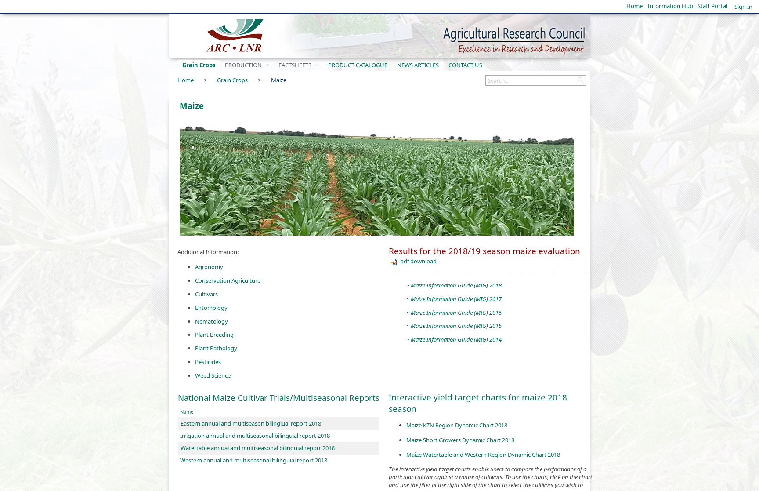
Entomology (211, 308)
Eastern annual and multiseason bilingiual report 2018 (251, 423)
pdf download (418, 261)
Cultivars (206, 294)
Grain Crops (232, 80)
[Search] (581, 80)
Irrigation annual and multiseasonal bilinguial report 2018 (255, 436)
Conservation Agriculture (227, 280)
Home (634, 6)
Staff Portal (712, 6)
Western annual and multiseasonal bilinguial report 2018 (253, 460)
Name (186, 411)
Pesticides (208, 362)
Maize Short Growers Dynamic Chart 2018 (460, 440)
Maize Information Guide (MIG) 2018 (456, 285)
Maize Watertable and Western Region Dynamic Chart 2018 (483, 454)
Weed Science (213, 375)
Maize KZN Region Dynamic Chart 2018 (456, 425)
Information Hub (670, 6)
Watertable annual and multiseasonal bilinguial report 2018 (258, 448)
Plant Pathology (216, 348)
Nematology (211, 321)
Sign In (743, 7)
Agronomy (209, 267)
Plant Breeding (214, 334)
